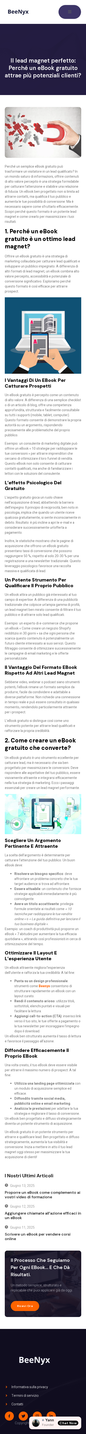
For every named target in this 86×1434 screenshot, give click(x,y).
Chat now (68, 1423)
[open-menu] (69, 12)
